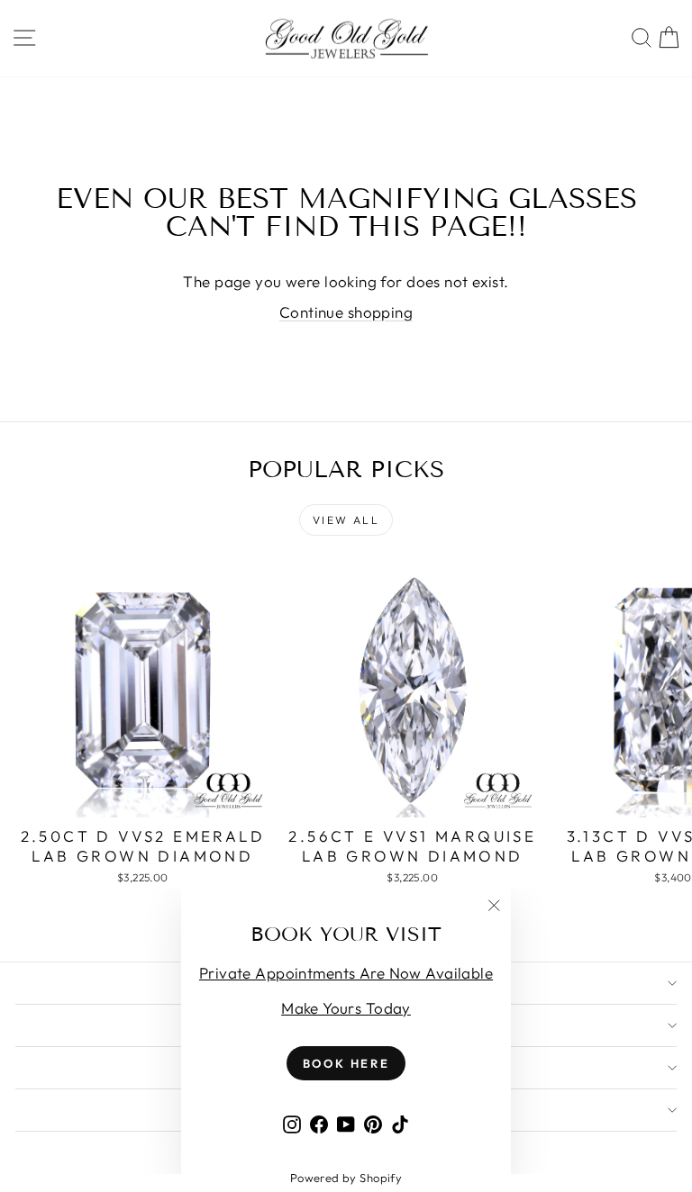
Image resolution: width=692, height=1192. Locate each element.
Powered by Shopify (346, 1177)
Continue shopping (346, 312)
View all (346, 520)
